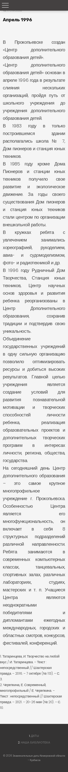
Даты (35, 736)
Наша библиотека (35, 742)
